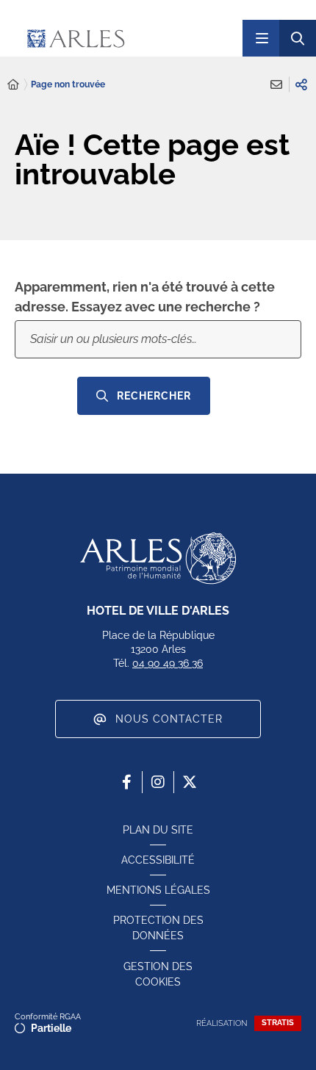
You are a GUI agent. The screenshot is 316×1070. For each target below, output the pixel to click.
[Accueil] (13, 85)
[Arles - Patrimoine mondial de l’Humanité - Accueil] (158, 558)
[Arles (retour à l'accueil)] (120, 38)
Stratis (278, 1022)
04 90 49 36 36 (167, 663)
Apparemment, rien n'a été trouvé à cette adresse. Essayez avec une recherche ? (145, 296)
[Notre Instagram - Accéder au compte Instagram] (158, 782)
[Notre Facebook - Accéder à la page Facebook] (126, 782)
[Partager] (301, 84)
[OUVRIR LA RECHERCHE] (297, 38)
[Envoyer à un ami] (276, 84)
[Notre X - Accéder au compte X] (190, 782)
